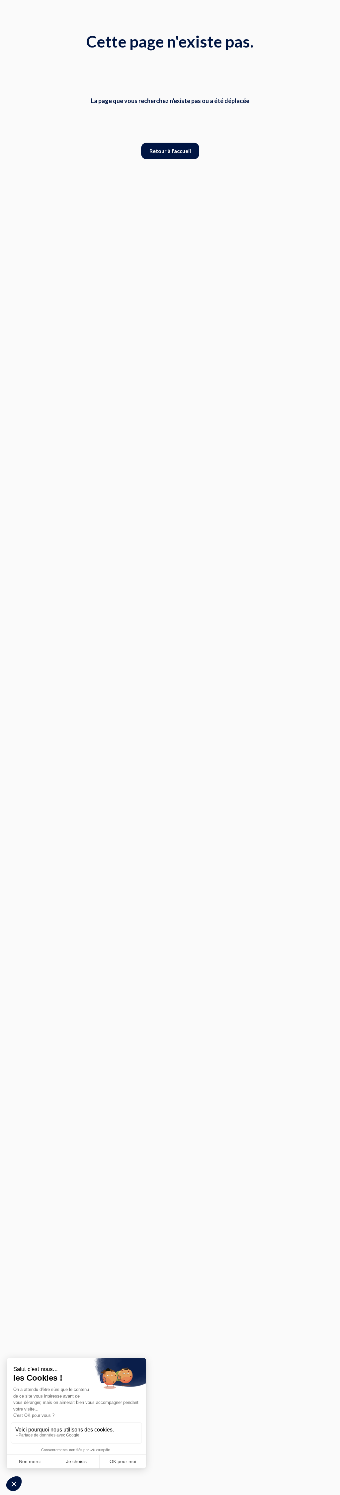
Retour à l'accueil (170, 151)
